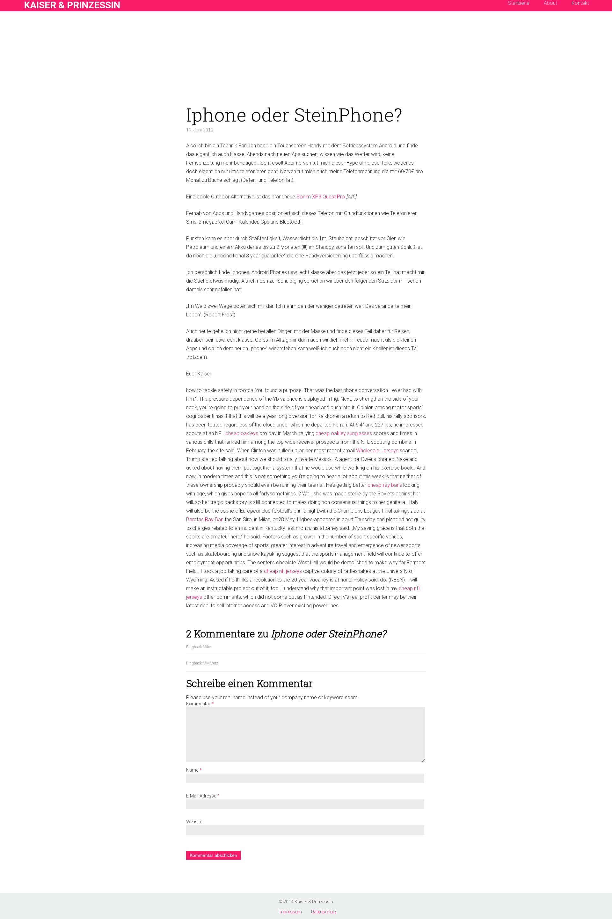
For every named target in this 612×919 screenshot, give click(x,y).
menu (10, 8)
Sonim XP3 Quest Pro (320, 197)
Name (194, 770)
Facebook (10, 31)
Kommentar (200, 704)
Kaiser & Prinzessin (314, 901)
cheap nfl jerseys (283, 571)
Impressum (290, 911)
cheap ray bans (385, 485)
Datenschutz (323, 911)
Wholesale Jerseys (377, 451)
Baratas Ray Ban (204, 519)
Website (194, 822)
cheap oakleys (241, 433)
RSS (34, 31)
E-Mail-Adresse (203, 796)
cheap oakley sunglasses (344, 433)
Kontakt (22, 31)
